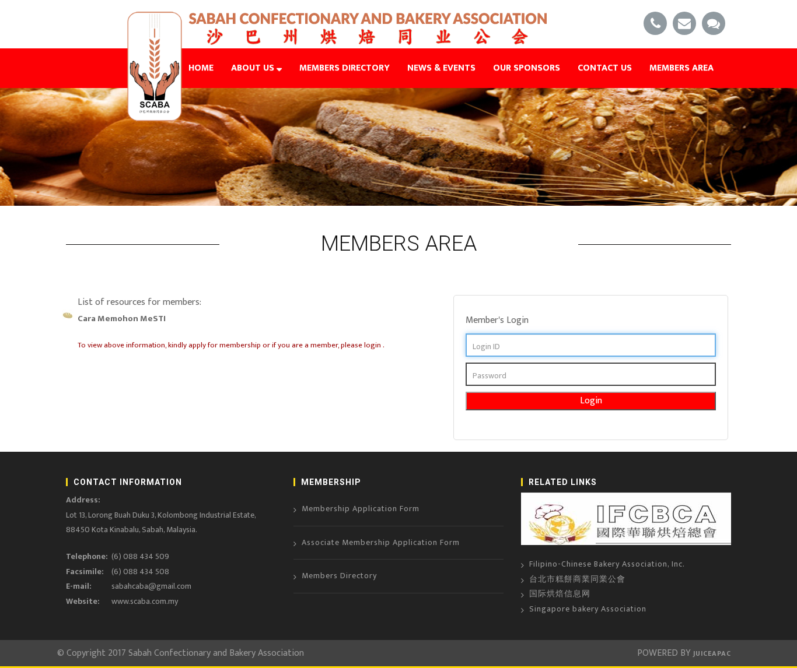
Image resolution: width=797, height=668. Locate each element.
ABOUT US (254, 68)
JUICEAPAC (711, 653)
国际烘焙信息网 (559, 593)
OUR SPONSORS (526, 68)
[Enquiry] (713, 24)
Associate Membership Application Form (381, 542)
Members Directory (339, 575)
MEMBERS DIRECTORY (344, 68)
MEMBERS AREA (681, 68)
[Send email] (684, 24)
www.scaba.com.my (144, 601)
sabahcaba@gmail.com (151, 586)
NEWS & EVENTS (441, 68)
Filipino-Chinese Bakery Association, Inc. (607, 564)
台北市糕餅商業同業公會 (577, 579)
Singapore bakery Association (587, 609)
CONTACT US (605, 68)
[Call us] (655, 24)
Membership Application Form (361, 508)
